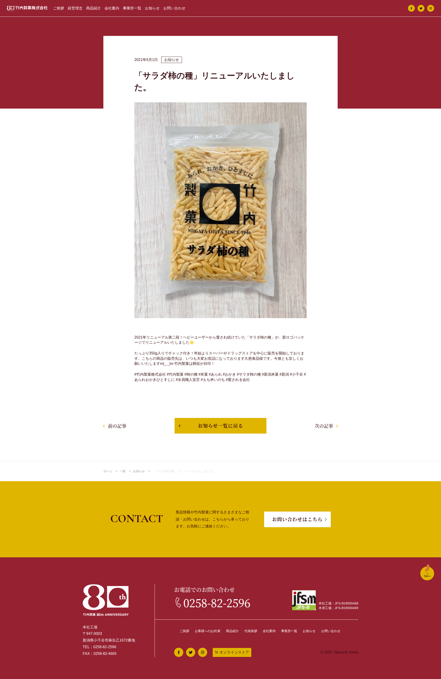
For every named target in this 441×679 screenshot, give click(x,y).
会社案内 (112, 8)
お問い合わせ (174, 8)
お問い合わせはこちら (297, 519)
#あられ (215, 374)
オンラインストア (234, 652)
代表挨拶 (250, 631)
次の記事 (324, 426)
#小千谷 (296, 374)
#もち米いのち (213, 380)
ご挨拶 (58, 8)
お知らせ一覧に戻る (220, 425)
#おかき (229, 374)
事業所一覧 (132, 8)
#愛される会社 (238, 380)
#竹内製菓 (175, 374)
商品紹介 (93, 8)
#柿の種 (191, 374)
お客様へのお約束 (207, 631)
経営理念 (75, 8)
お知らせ (152, 8)
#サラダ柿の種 (249, 374)
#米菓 (203, 374)
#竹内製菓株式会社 (150, 374)
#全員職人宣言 (188, 380)
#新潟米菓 (270, 374)
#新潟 (284, 374)
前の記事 (117, 426)
